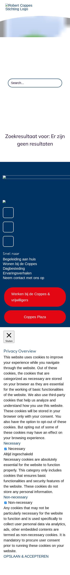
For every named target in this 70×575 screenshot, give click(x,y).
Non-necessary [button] (16, 497)
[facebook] (8, 212)
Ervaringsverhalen (17, 273)
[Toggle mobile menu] (63, 5)
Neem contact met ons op (23, 278)
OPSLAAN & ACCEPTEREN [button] (26, 556)
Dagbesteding (14, 268)
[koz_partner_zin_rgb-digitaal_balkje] (28, 202)
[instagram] (8, 227)
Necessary (16, 449)
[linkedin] (8, 241)
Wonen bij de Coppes (20, 264)
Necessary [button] (12, 443)
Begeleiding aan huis (19, 259)
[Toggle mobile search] (63, 9)
